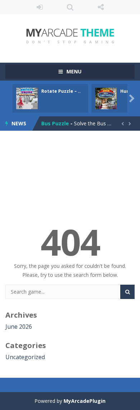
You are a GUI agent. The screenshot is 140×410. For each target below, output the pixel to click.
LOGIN (39, 7)
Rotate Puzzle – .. (61, 91)
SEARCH (70, 7)
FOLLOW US (100, 7)
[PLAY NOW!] (27, 98)
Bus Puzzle (55, 123)
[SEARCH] (127, 292)
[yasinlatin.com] (70, 35)
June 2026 (18, 327)
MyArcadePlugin (85, 400)
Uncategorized (25, 357)
